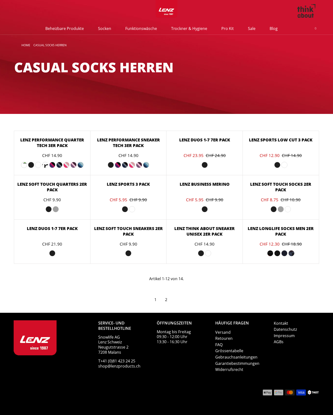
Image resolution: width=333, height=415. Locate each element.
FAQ (219, 344)
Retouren (224, 338)
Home (25, 45)
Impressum (284, 335)
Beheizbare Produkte (64, 28)
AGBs (279, 341)
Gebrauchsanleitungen (236, 357)
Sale (251, 28)
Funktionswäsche (141, 28)
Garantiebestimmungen (237, 363)
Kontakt (281, 323)
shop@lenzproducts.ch (119, 366)
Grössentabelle (229, 350)
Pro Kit (227, 28)
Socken (104, 28)
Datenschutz (285, 329)
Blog (274, 28)
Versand (223, 332)
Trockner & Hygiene (189, 28)
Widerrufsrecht (229, 369)
